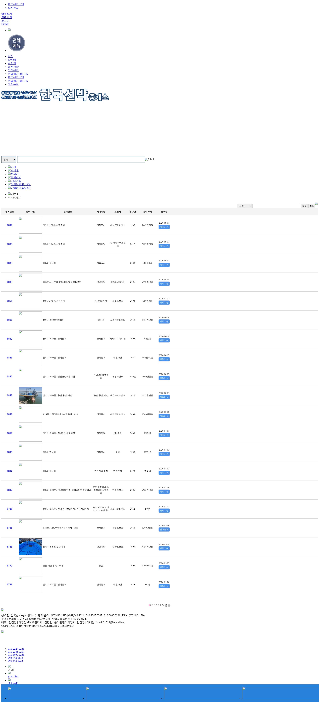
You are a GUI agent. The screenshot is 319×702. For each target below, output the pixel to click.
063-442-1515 (15, 657)
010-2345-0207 (16, 651)
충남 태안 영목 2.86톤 (53, 565)
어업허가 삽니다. (18, 80)
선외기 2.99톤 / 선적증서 (54, 357)
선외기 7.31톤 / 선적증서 (54, 584)
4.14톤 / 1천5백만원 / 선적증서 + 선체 (60, 414)
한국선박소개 (16, 77)
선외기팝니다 (49, 263)
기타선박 (13, 70)
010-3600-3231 (16, 654)
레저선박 (13, 66)
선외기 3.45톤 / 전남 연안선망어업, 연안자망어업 (66, 509)
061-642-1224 (15, 660)
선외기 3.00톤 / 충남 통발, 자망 (57, 395)
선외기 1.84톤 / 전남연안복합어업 (59, 376)
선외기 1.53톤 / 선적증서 (54, 338)
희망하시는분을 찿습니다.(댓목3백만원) (62, 282)
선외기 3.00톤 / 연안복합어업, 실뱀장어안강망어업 (67, 490)
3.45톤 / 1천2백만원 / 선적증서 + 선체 (60, 527)
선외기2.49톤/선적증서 (54, 301)
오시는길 (13, 84)
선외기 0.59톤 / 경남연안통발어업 (59, 433)
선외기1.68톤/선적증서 (54, 225)
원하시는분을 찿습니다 (54, 546)
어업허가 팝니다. (18, 73)
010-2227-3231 (16, 648)
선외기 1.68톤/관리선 (53, 319)
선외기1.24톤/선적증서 (54, 244)
